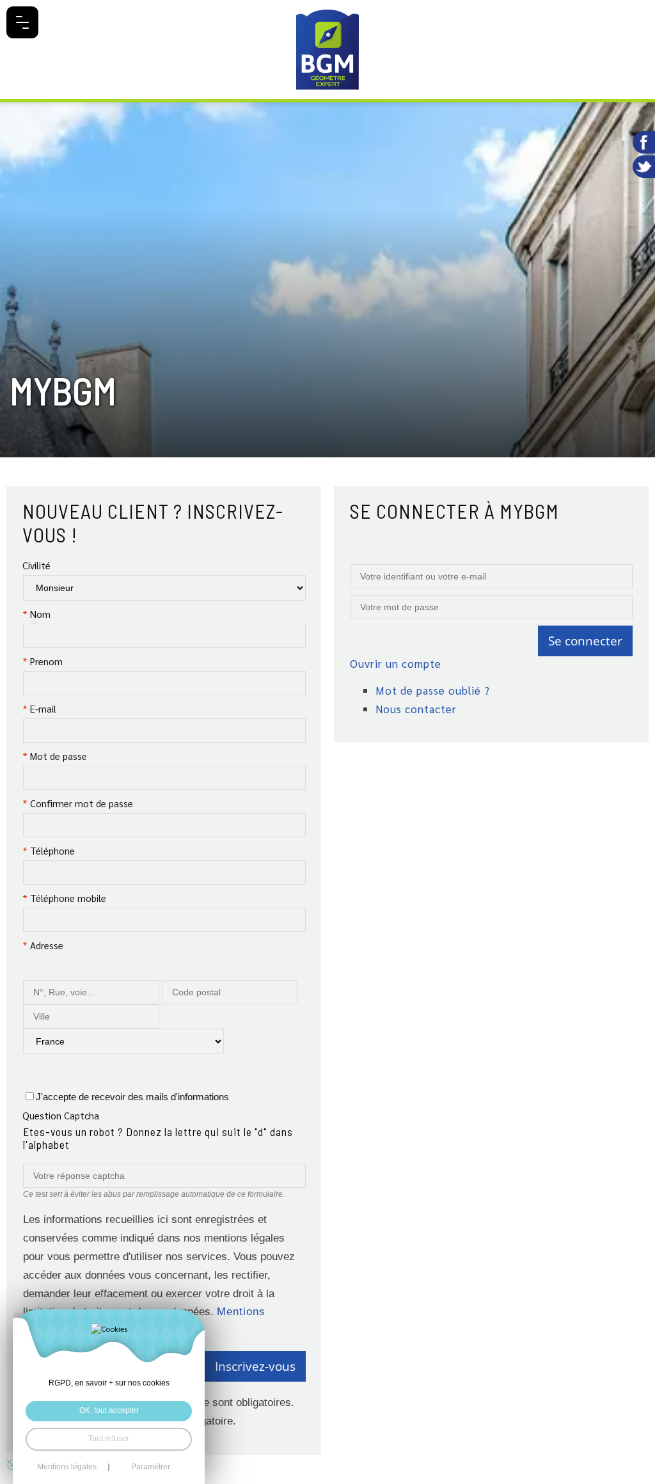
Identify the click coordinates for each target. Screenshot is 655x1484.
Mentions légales (67, 1467)
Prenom (42, 661)
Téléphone (48, 850)
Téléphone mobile (64, 898)
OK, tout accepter (109, 1410)
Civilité (36, 565)
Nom (36, 614)
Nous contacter (416, 709)
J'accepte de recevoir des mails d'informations (132, 1096)
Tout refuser (108, 1438)
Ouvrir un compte (395, 663)
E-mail (39, 708)
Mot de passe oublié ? (432, 690)
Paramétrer (150, 1467)
